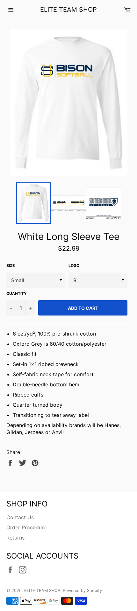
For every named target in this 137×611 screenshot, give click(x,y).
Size (10, 265)
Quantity (16, 293)
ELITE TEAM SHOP (68, 9)
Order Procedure (26, 527)
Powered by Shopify (82, 590)
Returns (15, 537)
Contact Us (20, 517)
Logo (73, 265)
